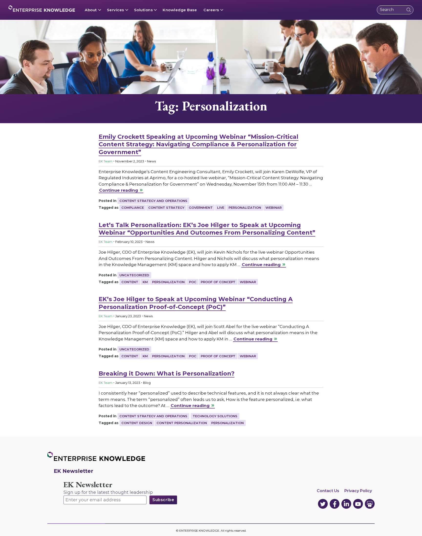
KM (145, 282)
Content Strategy (166, 207)
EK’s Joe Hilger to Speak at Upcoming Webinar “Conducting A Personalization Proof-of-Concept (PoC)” (196, 303)
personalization (245, 207)
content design (136, 423)
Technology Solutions (215, 416)
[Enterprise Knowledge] (42, 8)
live (220, 207)
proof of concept (218, 282)
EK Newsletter (87, 485)
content (129, 282)
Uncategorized (134, 275)
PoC (192, 282)
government (201, 207)
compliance (132, 207)
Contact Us (328, 490)
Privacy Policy (358, 490)
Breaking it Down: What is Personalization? (166, 373)
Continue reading (118, 190)
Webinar (273, 207)
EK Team (105, 161)
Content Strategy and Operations (153, 201)
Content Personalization (182, 423)
